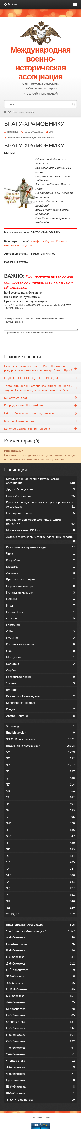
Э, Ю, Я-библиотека (40, 1099)
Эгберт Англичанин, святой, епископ (29, 413)
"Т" (40, 862)
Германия (40, 624)
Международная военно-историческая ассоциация (40, 481)
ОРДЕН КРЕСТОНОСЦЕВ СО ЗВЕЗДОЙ (31, 378)
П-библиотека (40, 1028)
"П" (40, 842)
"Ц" (40, 888)
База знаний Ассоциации (40, 745)
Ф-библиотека (40, 1060)
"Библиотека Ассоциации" (22, 137)
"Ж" (40, 791)
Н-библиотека (40, 1015)
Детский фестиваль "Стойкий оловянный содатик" (40, 537)
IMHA (39, 1117)
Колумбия (40, 560)
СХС (40, 651)
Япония (40, 683)
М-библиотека (40, 1009)
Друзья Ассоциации (40, 489)
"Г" (40, 771)
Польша (40, 599)
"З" (40, 797)
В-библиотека (40, 950)
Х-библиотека (40, 1067)
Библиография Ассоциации (40, 924)
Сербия (40, 670)
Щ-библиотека (40, 1093)
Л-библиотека (40, 1002)
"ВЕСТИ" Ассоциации (40, 739)
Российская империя (40, 644)
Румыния (40, 637)
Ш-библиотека (40, 1086)
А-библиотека (40, 937)
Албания (40, 573)
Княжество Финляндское (40, 696)
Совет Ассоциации (40, 496)
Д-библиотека (40, 963)
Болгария (40, 663)
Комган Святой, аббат (19, 421)
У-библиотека (40, 1054)
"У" (40, 868)
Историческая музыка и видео (40, 547)
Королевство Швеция (40, 702)
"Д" (40, 778)
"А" (40, 752)
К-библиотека (40, 995)
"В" (40, 765)
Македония (40, 657)
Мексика (40, 566)
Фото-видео (40, 726)
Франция (40, 618)
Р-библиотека (40, 1034)
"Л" (40, 816)
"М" (40, 823)
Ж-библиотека (40, 976)
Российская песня (40, 676)
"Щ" (40, 907)
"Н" (40, 830)
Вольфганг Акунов (42, 241)
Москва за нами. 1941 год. (40, 530)
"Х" (40, 881)
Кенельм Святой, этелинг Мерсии (27, 428)
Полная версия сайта (24, 112)
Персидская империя (40, 586)
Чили (40, 553)
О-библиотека (40, 1021)
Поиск (73, 104)
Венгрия (40, 689)
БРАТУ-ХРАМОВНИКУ (34, 124)
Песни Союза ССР (40, 612)
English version (40, 732)
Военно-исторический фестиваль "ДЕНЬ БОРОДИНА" (40, 521)
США (40, 631)
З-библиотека (40, 983)
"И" (40, 803)
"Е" (40, 784)
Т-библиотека (40, 1047)
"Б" (40, 758)
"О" (40, 836)
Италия (40, 605)
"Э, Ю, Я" (40, 914)
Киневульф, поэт (15, 397)
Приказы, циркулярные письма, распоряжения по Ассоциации (40, 504)
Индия (40, 709)
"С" (40, 855)
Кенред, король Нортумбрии (23, 405)
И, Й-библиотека (40, 989)
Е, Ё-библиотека (40, 970)
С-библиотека (40, 1041)
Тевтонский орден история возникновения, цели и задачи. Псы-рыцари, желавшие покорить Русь (38, 388)
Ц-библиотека (40, 1080)
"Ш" (40, 901)
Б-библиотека (47, 137)
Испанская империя (40, 592)
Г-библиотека (40, 957)
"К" (40, 810)
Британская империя (40, 579)
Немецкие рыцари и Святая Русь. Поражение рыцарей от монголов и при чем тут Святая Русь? (38, 368)
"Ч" (40, 894)
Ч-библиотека (40, 1073)
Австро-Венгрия (40, 715)
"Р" (40, 849)
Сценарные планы (40, 513)
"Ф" (40, 875)
